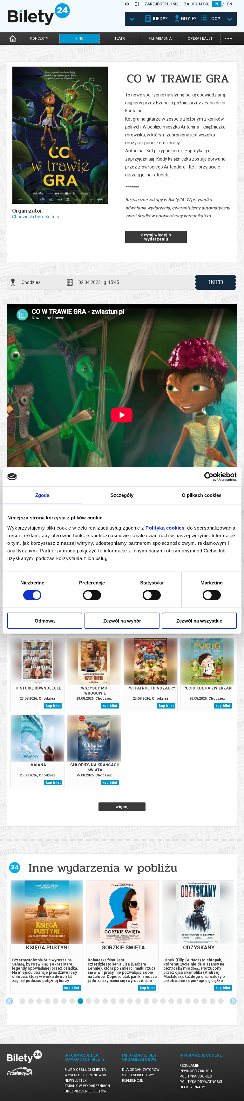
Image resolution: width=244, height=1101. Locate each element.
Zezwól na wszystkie (199, 620)
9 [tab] (89, 1001)
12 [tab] (114, 1001)
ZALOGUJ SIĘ (196, 4)
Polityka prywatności (201, 1082)
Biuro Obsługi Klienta (85, 1070)
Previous (9, 1001)
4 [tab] (47, 1001)
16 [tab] (147, 1001)
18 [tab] (163, 1001)
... (228, 38)
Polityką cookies (165, 527)
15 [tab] (138, 1001)
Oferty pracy (192, 1087)
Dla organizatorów (140, 1070)
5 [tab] (56, 1001)
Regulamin (190, 1066)
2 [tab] (31, 1001)
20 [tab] (180, 1001)
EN (229, 4)
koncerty (39, 38)
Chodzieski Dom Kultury (35, 216)
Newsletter (75, 1080)
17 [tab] (155, 1001)
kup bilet (53, 706)
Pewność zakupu (196, 1071)
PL (216, 4)
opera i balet (200, 38)
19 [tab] (171, 1001)
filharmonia (160, 38)
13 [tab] (122, 1001)
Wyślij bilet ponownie (85, 1075)
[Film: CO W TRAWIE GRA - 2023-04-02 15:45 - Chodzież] (59, 135)
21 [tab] (188, 1001)
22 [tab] (196, 1001)
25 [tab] (221, 1001)
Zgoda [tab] (42, 495)
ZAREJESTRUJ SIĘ (162, 4)
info (215, 282)
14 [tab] (130, 1001)
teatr (119, 38)
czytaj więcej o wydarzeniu (156, 237)
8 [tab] (81, 1001)
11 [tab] (105, 1001)
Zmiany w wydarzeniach (87, 1086)
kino (79, 38)
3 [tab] (39, 1001)
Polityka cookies (196, 1076)
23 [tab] (204, 1001)
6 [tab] (64, 1001)
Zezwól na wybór (122, 620)
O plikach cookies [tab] (202, 495)
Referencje (132, 1080)
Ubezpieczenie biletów (85, 1091)
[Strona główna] (39, 23)
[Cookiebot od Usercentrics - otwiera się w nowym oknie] (209, 477)
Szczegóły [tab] (122, 495)
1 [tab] (23, 1001)
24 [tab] (213, 1001)
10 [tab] (97, 1001)
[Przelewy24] (19, 1077)
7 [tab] (72, 1001)
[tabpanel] (46, 936)
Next (233, 1001)
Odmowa (45, 620)
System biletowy (138, 1075)
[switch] (92, 595)
